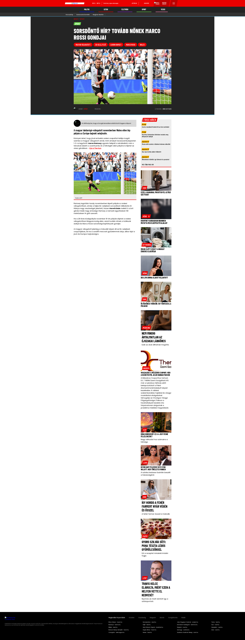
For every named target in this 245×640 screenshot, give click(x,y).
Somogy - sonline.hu (183, 630)
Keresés (146, 3)
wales (142, 45)
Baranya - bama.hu (114, 624)
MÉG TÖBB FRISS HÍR (148, 164)
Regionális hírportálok (117, 617)
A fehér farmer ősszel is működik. (156, 514)
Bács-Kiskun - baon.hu (115, 622)
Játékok (134, 3)
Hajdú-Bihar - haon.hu (149, 630)
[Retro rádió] (156, 3)
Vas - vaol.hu (215, 624)
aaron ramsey (115, 45)
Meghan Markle (98, 15)
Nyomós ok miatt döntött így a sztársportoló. (155, 600)
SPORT (144, 9)
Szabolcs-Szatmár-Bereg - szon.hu (187, 632)
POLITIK (86, 9)
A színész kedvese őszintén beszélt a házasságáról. (155, 473)
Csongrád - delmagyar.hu (116, 632)
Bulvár (162, 617)
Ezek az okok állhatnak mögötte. (155, 345)
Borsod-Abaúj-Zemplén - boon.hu (119, 630)
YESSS (163, 9)
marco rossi (130, 45)
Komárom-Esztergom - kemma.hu (187, 624)
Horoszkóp (69, 15)
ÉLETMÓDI (125, 9)
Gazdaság (142, 617)
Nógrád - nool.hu (182, 627)
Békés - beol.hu (113, 627)
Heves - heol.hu (147, 632)
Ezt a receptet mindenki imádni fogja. (155, 554)
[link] (144, 188)
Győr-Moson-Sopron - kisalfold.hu (153, 627)
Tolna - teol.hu (215, 622)
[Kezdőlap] (74, 3)
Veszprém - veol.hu (217, 627)
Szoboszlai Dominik (83, 15)
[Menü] (174, 3)
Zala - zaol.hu (215, 630)
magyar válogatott (83, 45)
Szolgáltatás (173, 617)
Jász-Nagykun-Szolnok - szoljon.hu (187, 622)
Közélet (131, 617)
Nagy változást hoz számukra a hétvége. (154, 440)
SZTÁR (106, 9)
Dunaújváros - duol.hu (149, 622)
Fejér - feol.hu (147, 624)
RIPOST (76, 19)
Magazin (153, 617)
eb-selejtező (100, 45)
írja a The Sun (95, 148)
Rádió (183, 617)
